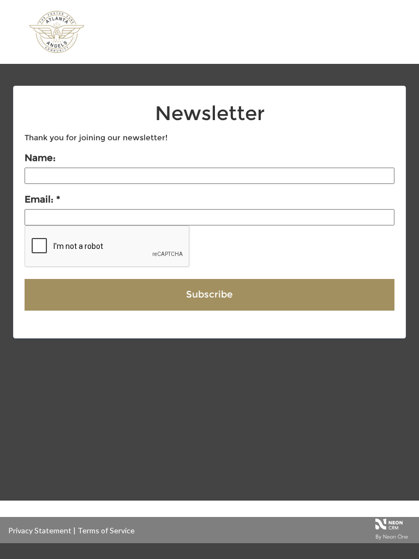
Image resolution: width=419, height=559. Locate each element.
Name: (40, 157)
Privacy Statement (39, 530)
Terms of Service (106, 530)
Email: (40, 199)
